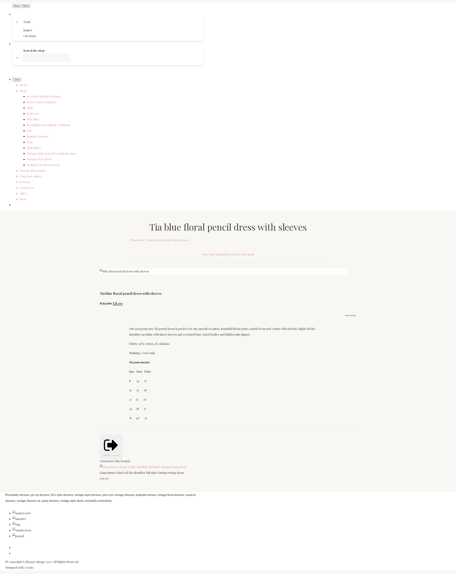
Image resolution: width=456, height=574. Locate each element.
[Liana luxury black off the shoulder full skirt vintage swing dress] (143, 467)
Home (23, 85)
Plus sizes (33, 119)
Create (29, 567)
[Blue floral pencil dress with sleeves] (105, 282)
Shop (23, 91)
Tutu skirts (34, 148)
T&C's (24, 193)
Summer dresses (37, 136)
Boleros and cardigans (41, 102)
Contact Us (27, 188)
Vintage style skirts (39, 159)
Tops (30, 142)
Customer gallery (31, 176)
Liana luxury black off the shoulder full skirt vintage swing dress (142, 472)
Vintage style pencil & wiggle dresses (51, 153)
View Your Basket (213, 254)
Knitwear (33, 113)
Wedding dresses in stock (43, 165)
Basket (27, 30)
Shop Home (137, 240)
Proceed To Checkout (240, 254)
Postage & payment (32, 170)
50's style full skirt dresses (44, 96)
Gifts (30, 108)
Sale (29, 130)
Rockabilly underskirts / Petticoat (48, 125)
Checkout (29, 36)
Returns (25, 182)
